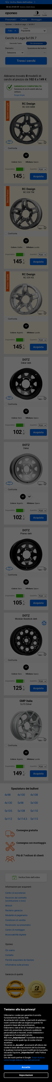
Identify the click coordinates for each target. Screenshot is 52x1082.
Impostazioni (26, 1075)
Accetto (26, 1067)
